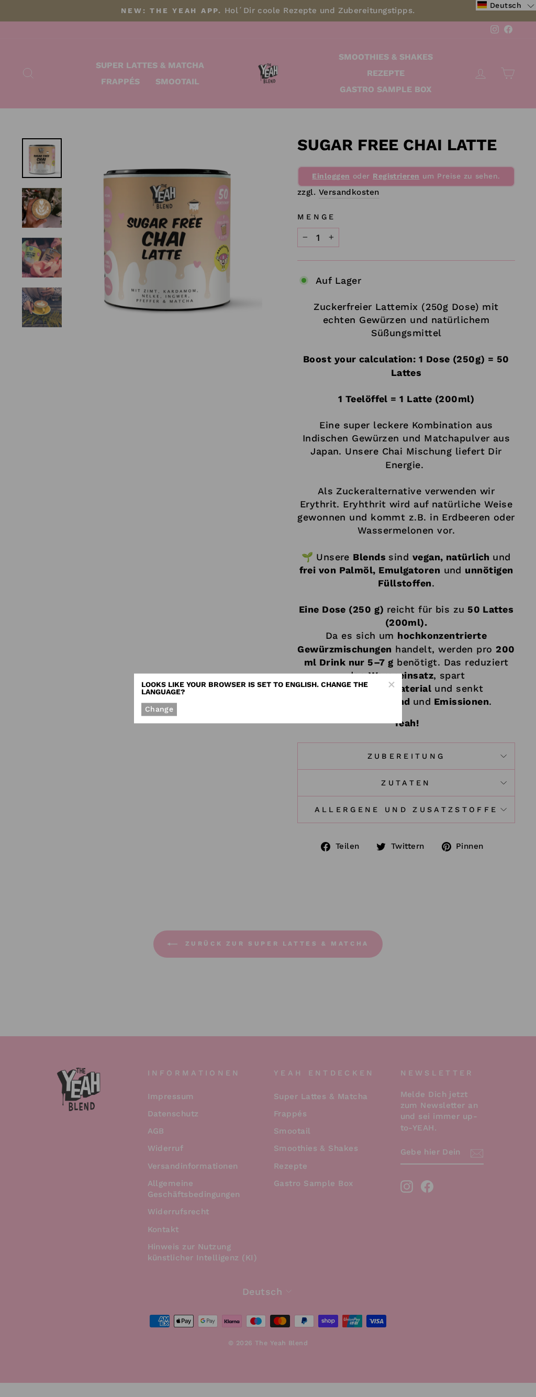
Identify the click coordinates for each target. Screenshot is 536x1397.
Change (159, 709)
